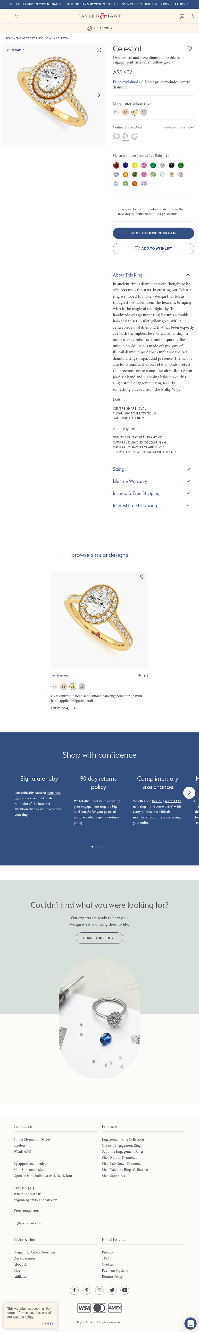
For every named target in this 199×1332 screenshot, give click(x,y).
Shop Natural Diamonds (119, 1157)
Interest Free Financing (135, 505)
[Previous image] (58, 620)
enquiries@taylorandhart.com (35, 1200)
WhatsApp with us (27, 1194)
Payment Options (115, 1270)
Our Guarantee (25, 1258)
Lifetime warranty (130, 481)
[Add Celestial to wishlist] (189, 48)
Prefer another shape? (178, 127)
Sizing (118, 469)
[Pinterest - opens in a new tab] (87, 1290)
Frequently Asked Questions (35, 1252)
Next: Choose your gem (153, 233)
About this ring (128, 275)
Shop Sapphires (113, 1175)
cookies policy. (23, 1317)
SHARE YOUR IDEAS (99, 938)
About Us (20, 1264)
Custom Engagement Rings (122, 1145)
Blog (17, 1270)
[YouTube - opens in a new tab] (125, 1290)
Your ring (103, 28)
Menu (7, 16)
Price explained (125, 81)
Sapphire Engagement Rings (123, 1151)
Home (9, 38)
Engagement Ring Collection (123, 1139)
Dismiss (47, 1323)
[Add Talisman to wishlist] (143, 576)
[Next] (189, 793)
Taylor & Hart (99, 16)
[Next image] (99, 95)
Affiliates (20, 1276)
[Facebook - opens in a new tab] (74, 1290)
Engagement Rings (30, 38)
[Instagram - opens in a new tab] (99, 1290)
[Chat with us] (190, 1323)
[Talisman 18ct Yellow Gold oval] (99, 641)
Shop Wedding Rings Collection (125, 1169)
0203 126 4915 (24, 1188)
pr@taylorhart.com (27, 1223)
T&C (105, 1258)
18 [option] (125, 112)
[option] (116, 137)
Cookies (108, 1264)
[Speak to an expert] (182, 16)
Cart (192, 16)
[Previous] (10, 793)
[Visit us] (17, 16)
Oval (49, 38)
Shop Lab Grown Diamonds (122, 1163)
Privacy (107, 1252)
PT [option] (116, 112)
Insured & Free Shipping (136, 493)
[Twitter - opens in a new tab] (112, 1290)
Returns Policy (112, 1276)
